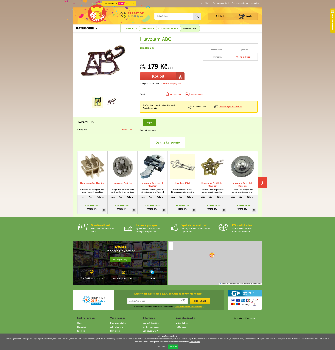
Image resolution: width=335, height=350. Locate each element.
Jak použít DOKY (150, 331)
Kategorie (85, 28)
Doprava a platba (240, 3)
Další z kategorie (167, 142)
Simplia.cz (253, 318)
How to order (116, 331)
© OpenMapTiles (233, 284)
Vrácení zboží (182, 323)
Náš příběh (205, 3)
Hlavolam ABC (190, 28)
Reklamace (181, 327)
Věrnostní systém (151, 323)
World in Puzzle (244, 57)
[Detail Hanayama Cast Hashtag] (92, 166)
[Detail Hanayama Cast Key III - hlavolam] (152, 166)
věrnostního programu (172, 83)
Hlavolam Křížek (182, 183)
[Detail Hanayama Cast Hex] (122, 166)
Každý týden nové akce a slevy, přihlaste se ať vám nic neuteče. (168, 293)
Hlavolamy (147, 28)
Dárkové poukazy (151, 327)
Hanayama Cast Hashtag (92, 183)
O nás (79, 323)
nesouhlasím (162, 346)
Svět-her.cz (131, 28)
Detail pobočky (120, 259)
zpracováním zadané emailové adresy (188, 307)
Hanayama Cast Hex (122, 183)
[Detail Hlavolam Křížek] (182, 166)
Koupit (158, 76)
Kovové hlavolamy (167, 28)
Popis (149, 122)
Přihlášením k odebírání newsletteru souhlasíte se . (169, 307)
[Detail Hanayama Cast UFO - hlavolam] (242, 166)
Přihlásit (220, 16)
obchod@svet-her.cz (230, 106)
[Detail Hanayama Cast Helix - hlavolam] (212, 166)
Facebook (81, 331)
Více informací (194, 342)
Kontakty (255, 3)
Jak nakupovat (116, 327)
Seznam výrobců (221, 3)
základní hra (126, 129)
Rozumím (173, 346)
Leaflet (223, 284)
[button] (212, 255)
